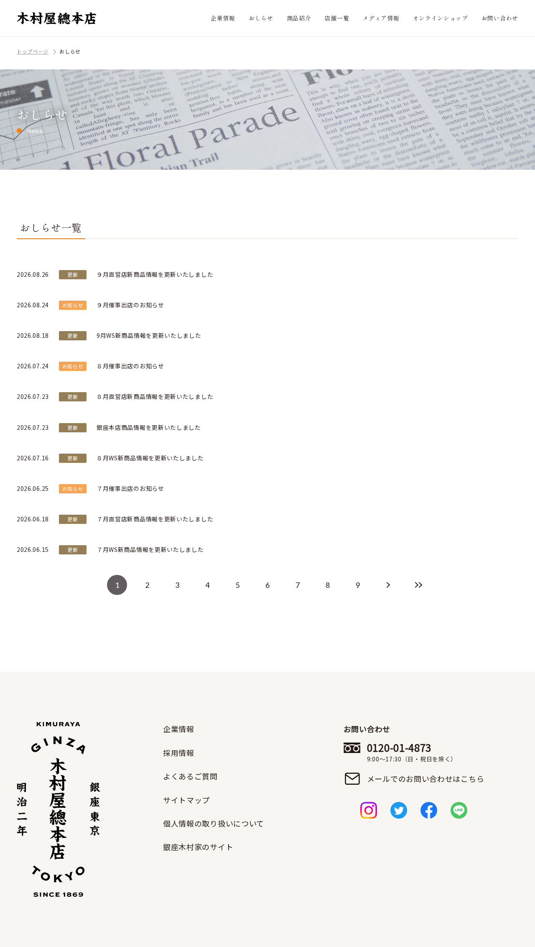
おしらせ (261, 18)
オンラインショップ (440, 18)
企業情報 (223, 18)
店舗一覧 (336, 18)
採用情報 (178, 752)
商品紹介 (299, 18)
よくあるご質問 (190, 776)
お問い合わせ (500, 18)
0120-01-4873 (412, 752)
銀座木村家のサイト (198, 846)
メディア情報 (380, 18)
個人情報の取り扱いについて (213, 823)
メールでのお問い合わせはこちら (425, 778)
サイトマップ (186, 799)
